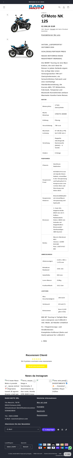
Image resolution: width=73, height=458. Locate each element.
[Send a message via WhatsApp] (70, 448)
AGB (60, 453)
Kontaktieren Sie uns (50, 35)
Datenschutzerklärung (50, 453)
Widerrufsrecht (38, 453)
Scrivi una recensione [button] (37, 366)
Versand (52, 29)
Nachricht (41, 411)
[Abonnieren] (38, 429)
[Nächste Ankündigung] (69, 2)
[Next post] (65, 387)
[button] (4, 7)
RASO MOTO (16, 453)
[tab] (54, 99)
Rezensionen (42, 415)
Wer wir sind (42, 402)
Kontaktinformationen (62, 455)
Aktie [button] (45, 341)
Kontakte (40, 407)
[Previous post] (7, 387)
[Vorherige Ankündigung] (4, 2)
